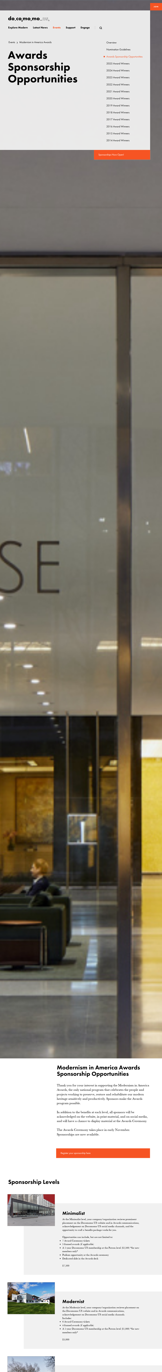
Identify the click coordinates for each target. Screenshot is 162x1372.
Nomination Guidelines (118, 49)
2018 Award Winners (118, 112)
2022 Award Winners (118, 84)
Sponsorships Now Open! (111, 154)
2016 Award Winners (118, 126)
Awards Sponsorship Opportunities (124, 56)
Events (12, 42)
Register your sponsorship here (75, 1153)
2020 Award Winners (118, 98)
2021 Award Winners (118, 91)
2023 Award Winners (118, 77)
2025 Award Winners (118, 63)
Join (156, 7)
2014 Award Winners (118, 140)
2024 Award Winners (118, 70)
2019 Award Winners (118, 105)
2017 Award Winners (118, 119)
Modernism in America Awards (35, 42)
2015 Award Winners (118, 133)
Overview (111, 42)
